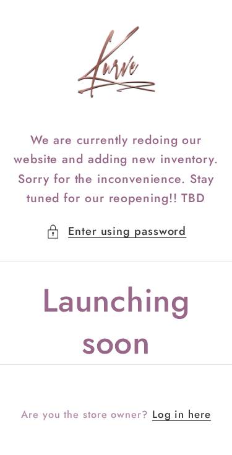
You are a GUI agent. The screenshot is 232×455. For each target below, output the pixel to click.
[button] (116, 231)
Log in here (181, 414)
